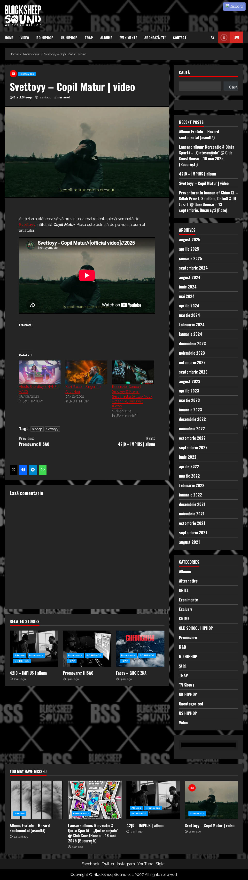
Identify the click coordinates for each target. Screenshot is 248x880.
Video (25, 37)
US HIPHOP (69, 37)
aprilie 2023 (189, 391)
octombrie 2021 (192, 523)
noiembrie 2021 (191, 514)
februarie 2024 (192, 325)
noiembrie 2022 (192, 429)
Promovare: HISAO (34, 441)
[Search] (212, 37)
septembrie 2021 (193, 533)
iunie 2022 (187, 457)
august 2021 (189, 542)
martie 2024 (189, 315)
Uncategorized (191, 704)
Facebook (90, 864)
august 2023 (189, 381)
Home (9, 37)
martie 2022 (189, 476)
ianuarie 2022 (190, 495)
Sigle (160, 864)
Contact (179, 37)
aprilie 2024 (189, 306)
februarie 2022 (191, 485)
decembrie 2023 (192, 343)
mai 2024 (187, 296)
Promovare (27, 73)
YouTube (145, 864)
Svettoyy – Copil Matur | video (204, 183)
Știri (182, 666)
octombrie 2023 (192, 362)
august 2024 (190, 277)
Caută (184, 72)
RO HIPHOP (45, 37)
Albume (106, 37)
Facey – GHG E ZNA (140, 649)
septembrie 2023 (193, 372)
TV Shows (186, 685)
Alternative (188, 581)
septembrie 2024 (193, 268)
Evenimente (128, 37)
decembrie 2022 (192, 419)
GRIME (184, 619)
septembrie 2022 (193, 447)
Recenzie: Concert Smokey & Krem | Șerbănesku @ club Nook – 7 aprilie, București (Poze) (132, 396)
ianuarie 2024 (190, 334)
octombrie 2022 (192, 438)
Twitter (108, 864)
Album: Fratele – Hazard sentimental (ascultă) (199, 134)
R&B (182, 647)
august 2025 (189, 239)
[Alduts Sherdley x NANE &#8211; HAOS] (40, 372)
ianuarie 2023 (190, 410)
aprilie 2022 (189, 466)
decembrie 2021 (192, 504)
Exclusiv (185, 609)
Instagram (126, 864)
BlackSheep (22, 97)
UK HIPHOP (188, 694)
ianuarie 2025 (190, 258)
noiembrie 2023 (192, 353)
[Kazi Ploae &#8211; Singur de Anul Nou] (86, 372)
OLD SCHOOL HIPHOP (196, 628)
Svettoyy (27, 224)
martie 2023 (189, 400)
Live (236, 37)
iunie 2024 (188, 287)
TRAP (89, 37)
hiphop (37, 429)
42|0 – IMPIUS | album (136, 441)
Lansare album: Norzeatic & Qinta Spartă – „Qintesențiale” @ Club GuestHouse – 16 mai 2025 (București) (206, 155)
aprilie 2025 (189, 249)
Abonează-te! (155, 37)
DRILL (184, 590)
